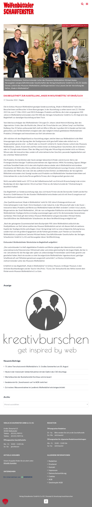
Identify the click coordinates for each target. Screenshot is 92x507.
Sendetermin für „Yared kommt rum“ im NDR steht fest (26, 382)
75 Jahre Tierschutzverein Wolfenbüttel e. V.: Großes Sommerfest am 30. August (36, 366)
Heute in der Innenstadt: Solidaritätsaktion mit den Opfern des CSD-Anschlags (36, 372)
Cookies (52, 476)
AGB (50, 479)
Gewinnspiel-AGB (56, 482)
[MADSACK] (18, 477)
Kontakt (52, 467)
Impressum (53, 470)
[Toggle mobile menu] (87, 4)
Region (21, 100)
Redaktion (53, 461)
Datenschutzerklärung (57, 473)
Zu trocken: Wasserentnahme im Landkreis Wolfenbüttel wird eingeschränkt (35, 387)
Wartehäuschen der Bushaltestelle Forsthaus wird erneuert (28, 377)
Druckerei (53, 464)
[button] (5, 501)
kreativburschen (67, 496)
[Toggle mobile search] (82, 4)
